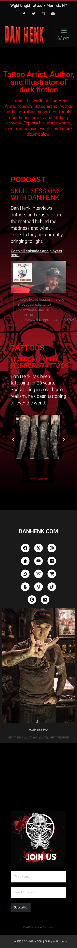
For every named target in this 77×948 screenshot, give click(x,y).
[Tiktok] (51, 586)
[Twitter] (34, 14)
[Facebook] (24, 14)
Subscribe (20, 907)
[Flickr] (51, 561)
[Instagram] (43, 14)
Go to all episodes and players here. (36, 253)
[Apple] (25, 561)
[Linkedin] (45, 599)
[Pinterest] (32, 599)
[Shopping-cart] (51, 574)
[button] (13, 439)
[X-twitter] (38, 548)
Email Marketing (31, 927)
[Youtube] (53, 14)
